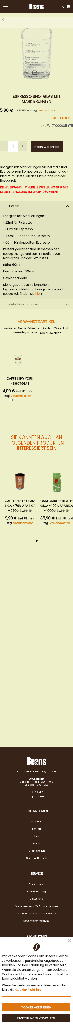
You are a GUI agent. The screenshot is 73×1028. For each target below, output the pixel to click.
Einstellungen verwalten (36, 1018)
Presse (36, 843)
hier (38, 293)
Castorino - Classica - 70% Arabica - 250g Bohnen (20, 506)
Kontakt (36, 829)
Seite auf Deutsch (36, 858)
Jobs (37, 836)
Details (14, 206)
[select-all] (50, 332)
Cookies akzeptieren (36, 1007)
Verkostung (36, 898)
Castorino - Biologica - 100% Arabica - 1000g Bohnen (56, 506)
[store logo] (36, 6)
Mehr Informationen (23, 304)
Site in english (36, 850)
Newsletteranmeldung (36, 920)
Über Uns (36, 821)
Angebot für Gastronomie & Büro (36, 913)
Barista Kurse (36, 884)
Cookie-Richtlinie (28, 990)
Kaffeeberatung (36, 891)
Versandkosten (47, 110)
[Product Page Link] (20, 481)
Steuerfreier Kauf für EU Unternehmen (36, 906)
